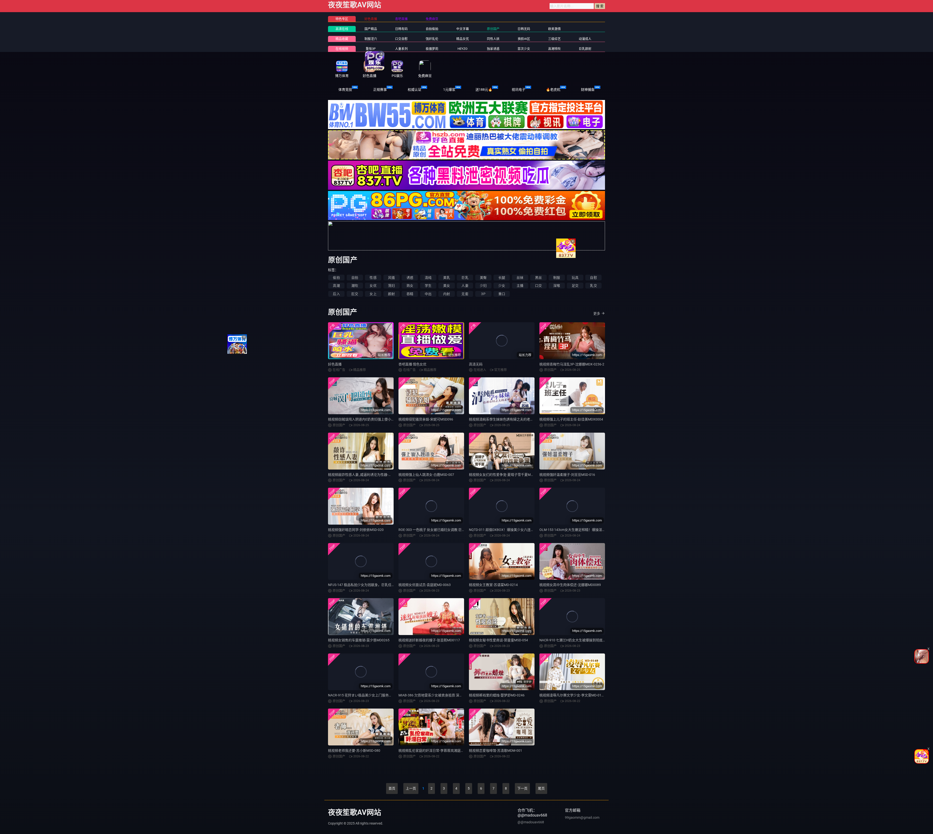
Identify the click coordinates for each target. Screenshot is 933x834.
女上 (373, 294)
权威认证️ (414, 89)
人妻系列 (401, 48)
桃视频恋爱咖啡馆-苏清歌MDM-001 (495, 750)
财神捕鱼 (588, 89)
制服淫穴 (370, 39)
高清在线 (342, 29)
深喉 (556, 286)
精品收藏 (342, 39)
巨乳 (464, 278)
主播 (520, 286)
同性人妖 (493, 39)
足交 (575, 286)
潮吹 (354, 286)
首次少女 (524, 48)
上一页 (411, 788)
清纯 (428, 278)
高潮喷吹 (554, 48)
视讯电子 (518, 89)
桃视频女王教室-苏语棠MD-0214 (493, 585)
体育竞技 (345, 89)
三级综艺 (554, 39)
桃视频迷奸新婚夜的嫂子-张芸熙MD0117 (429, 640)
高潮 (336, 286)
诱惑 (409, 278)
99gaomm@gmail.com (582, 817)
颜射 (391, 294)
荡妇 (391, 286)
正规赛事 (380, 89)
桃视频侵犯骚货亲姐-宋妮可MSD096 (425, 419)
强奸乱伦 (432, 39)
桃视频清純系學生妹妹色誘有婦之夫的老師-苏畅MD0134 (511, 419)
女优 (373, 286)
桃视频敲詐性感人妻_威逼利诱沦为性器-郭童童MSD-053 (370, 475)
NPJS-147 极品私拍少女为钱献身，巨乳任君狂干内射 (368, 585)
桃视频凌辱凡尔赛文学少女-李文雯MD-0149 (572, 695)
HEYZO (462, 48)
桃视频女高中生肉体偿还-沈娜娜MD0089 (570, 585)
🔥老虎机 (553, 89)
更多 (596, 313)
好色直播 (335, 364)
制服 (556, 278)
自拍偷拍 (432, 29)
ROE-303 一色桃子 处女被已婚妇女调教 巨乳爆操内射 (438, 530)
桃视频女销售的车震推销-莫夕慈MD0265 (358, 640)
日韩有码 (401, 29)
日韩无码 (524, 29)
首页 (392, 788)
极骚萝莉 (432, 48)
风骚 (391, 278)
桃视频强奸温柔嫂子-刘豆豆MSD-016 (567, 475)
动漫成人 (585, 39)
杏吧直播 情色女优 (412, 364)
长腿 (501, 278)
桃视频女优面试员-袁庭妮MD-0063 (424, 585)
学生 (428, 286)
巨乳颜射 (585, 48)
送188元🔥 (483, 89)
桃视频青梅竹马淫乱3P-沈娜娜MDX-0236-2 (571, 364)
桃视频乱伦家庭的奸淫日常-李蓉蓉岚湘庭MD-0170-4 (437, 750)
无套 (464, 294)
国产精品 (370, 29)
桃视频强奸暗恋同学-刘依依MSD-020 (356, 530)
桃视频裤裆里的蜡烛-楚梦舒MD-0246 (497, 695)
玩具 (575, 278)
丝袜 (520, 278)
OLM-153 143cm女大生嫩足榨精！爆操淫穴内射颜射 (579, 530)
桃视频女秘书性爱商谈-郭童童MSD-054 (498, 640)
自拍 (354, 278)
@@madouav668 (531, 822)
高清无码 (476, 364)
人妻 (464, 286)
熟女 (409, 286)
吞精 (409, 294)
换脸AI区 (524, 39)
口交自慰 (401, 39)
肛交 (354, 294)
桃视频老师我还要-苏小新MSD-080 (354, 750)
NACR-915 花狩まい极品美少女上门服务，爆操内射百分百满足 (375, 695)
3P (483, 294)
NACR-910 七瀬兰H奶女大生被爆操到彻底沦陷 (574, 640)
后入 (336, 294)
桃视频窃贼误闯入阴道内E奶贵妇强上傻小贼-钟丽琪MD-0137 (374, 419)
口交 (538, 286)
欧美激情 (554, 29)
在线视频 (342, 48)
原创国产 (493, 29)
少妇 (483, 286)
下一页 (522, 788)
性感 (373, 278)
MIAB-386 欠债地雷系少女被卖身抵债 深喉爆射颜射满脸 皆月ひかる (449, 695)
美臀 (483, 278)
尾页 (541, 788)
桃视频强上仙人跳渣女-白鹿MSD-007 (426, 475)
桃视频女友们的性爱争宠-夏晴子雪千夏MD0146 (505, 475)
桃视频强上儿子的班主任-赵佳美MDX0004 (571, 419)
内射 (446, 294)
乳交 (593, 286)
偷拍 (336, 278)
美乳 (446, 278)
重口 (501, 294)
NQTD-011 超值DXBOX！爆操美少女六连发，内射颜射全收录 (515, 530)
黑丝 (538, 278)
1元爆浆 (449, 89)
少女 (501, 286)
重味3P (371, 48)
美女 (446, 286)
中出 (428, 294)
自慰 (593, 278)
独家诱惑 (493, 48)
